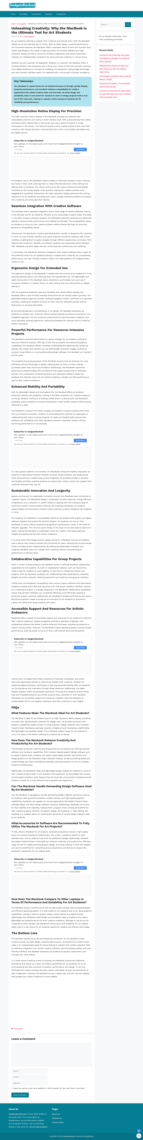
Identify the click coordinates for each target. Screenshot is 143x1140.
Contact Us (57, 1118)
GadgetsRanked (69, 1136)
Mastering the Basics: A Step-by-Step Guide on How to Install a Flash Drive (114, 68)
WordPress (89, 1136)
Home (13, 14)
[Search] (128, 24)
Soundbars (23, 14)
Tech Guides (21, 24)
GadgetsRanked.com (18, 1114)
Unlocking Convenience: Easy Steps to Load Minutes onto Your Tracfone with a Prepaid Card (115, 94)
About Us (56, 1114)
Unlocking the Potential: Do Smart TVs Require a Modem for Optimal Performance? (114, 58)
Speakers (48, 14)
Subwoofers (36, 14)
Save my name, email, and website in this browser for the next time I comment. (49, 1088)
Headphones (61, 14)
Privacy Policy (58, 1122)
